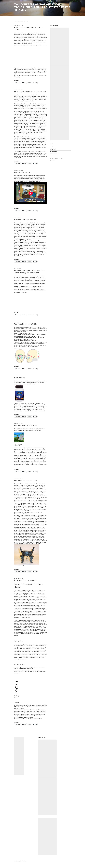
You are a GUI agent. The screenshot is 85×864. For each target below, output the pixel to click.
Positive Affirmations (22, 172)
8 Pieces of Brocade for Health (25, 580)
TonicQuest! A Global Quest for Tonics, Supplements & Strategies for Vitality (42, 7)
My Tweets (52, 160)
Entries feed (53, 149)
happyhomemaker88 (34, 145)
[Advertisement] (59, 46)
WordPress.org (53, 153)
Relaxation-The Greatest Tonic (25, 481)
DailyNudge (24, 430)
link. (19, 348)
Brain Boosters (19, 378)
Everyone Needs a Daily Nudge (25, 425)
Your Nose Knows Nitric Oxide (25, 324)
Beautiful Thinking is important (25, 220)
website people (28, 180)
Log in (51, 146)
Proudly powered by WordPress (20, 861)
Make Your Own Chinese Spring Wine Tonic (30, 92)
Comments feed (53, 151)
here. (45, 136)
